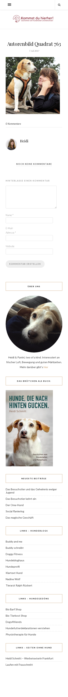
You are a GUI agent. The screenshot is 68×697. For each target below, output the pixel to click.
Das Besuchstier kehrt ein (21, 498)
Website (10, 246)
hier (46, 367)
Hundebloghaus (15, 560)
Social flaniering (15, 511)
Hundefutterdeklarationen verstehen (28, 628)
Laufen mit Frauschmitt (19, 664)
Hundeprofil (13, 566)
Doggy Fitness (14, 554)
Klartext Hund (14, 572)
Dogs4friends (14, 621)
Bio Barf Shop (14, 609)
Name (9, 215)
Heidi (24, 141)
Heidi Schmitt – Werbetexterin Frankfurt (29, 658)
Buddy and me (14, 541)
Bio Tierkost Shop (16, 615)
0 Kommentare (13, 123)
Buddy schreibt (15, 547)
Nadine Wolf (13, 579)
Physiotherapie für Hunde (21, 634)
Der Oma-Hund (15, 505)
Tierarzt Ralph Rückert (19, 585)
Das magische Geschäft (20, 517)
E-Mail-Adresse (11, 230)
